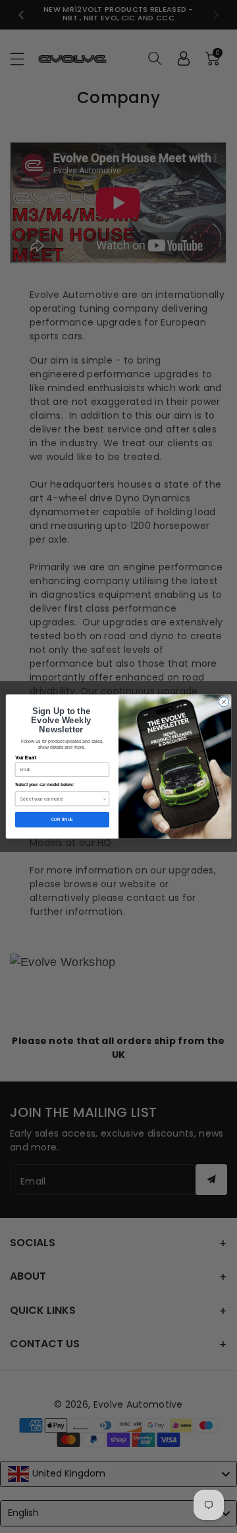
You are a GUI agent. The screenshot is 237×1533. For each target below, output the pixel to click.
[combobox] (61, 799)
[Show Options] (105, 799)
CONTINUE (62, 819)
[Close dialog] (223, 702)
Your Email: (26, 758)
